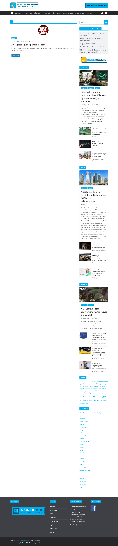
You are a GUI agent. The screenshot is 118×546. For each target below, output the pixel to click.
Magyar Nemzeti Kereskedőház (90, 391)
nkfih (83, 397)
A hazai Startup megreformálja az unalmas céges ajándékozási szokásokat (99, 366)
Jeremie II (81, 388)
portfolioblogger (97, 396)
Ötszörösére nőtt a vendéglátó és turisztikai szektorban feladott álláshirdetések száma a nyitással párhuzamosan (77, 517)
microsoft (97, 393)
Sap (87, 400)
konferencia (95, 388)
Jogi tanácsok (68, 13)
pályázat (84, 400)
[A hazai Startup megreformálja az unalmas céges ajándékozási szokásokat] (85, 367)
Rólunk (89, 13)
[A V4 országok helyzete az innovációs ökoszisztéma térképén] (85, 247)
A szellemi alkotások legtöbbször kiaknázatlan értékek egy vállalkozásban (93, 196)
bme (87, 381)
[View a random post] (106, 13)
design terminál (103, 381)
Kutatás (81, 456)
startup (96, 400)
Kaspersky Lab (87, 388)
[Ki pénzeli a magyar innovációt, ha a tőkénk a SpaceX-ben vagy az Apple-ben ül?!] (93, 78)
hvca (87, 386)
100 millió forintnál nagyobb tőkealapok (90, 413)
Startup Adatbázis (84, 470)
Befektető (82, 418)
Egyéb (81, 430)
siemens (91, 400)
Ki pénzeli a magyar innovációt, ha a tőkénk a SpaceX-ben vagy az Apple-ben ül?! (93, 97)
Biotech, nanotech (84, 421)
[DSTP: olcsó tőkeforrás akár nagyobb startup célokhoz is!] (85, 145)
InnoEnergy (91, 386)
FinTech (98, 384)
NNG (86, 397)
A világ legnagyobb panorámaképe (28, 44)
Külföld (37, 13)
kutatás (81, 391)
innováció (96, 386)
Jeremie (102, 386)
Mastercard (100, 391)
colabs (94, 381)
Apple (81, 416)
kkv (91, 388)
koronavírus (102, 388)
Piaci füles (82, 461)
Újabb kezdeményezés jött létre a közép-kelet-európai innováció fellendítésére (99, 272)
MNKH (101, 393)
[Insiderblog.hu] (12, 13)
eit (86, 384)
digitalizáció (82, 384)
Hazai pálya (28, 13)
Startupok (46, 13)
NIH (80, 397)
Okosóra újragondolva (76, 525)
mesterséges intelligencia (86, 393)
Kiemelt (97, 88)
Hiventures (82, 386)
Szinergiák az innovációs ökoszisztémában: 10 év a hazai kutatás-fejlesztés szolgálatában (99, 131)
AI (79, 381)
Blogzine (18, 13)
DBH (98, 381)
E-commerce (83, 427)
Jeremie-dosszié (84, 441)
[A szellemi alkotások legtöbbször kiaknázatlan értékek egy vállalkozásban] (93, 177)
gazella (101, 384)
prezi (80, 400)
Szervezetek (82, 481)
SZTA (83, 403)
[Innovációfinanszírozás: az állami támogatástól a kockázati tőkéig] (85, 157)
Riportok (81, 464)
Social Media (83, 467)
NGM (107, 393)
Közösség (82, 450)
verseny (87, 403)
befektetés (83, 381)
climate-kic (90, 381)
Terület (81, 487)
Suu (101, 400)
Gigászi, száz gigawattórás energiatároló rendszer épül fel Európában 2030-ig (99, 258)
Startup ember (83, 473)
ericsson (89, 384)
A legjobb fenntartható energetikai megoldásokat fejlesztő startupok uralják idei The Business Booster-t (98, 352)
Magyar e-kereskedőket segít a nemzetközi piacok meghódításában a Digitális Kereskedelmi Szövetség (99, 337)
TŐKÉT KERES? (56, 13)
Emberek (82, 433)
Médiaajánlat (79, 13)
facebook (93, 384)
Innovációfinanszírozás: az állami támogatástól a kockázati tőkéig (99, 154)
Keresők (81, 444)
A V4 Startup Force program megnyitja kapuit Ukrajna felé (94, 311)
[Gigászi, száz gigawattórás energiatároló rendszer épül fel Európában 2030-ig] (85, 260)
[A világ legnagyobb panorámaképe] (43, 30)
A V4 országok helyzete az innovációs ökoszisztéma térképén (98, 245)
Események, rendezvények (87, 436)
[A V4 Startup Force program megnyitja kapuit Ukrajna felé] (93, 294)
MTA (104, 393)
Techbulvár (82, 484)
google (105, 384)
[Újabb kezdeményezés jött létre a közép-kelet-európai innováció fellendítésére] (85, 274)
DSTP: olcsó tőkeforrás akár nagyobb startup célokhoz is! (98, 143)
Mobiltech (82, 458)
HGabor (28, 41)
